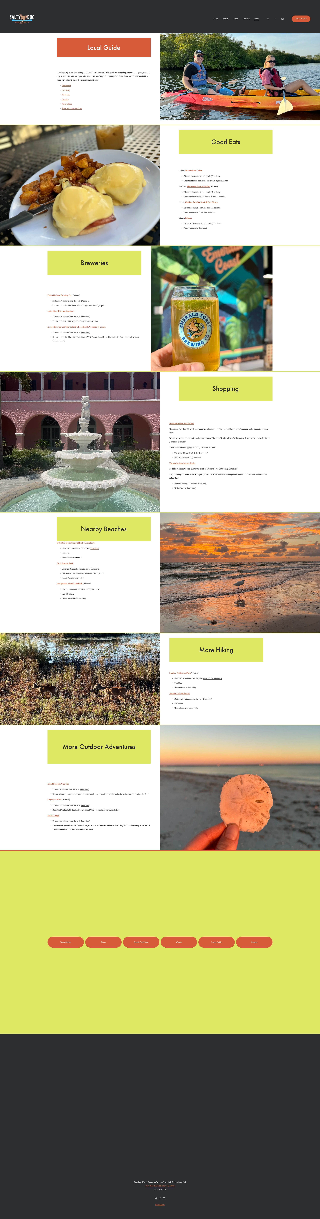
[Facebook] (275, 19)
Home (215, 19)
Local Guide (216, 942)
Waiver (179, 942)
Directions (94, 548)
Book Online (65, 942)
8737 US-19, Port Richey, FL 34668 (160, 1186)
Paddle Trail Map (141, 942)
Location (246, 19)
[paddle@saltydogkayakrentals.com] (282, 19)
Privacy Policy (160, 1204)
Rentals (225, 19)
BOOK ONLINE (301, 19)
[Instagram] (268, 19)
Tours (235, 19)
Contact (254, 942)
